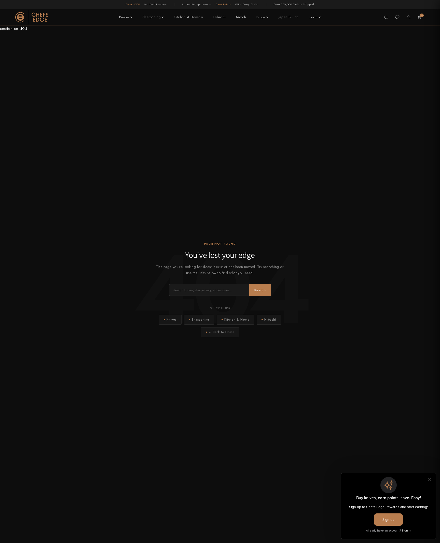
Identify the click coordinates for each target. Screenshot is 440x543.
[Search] (386, 17)
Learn (313, 17)
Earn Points (223, 4)
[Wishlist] (397, 17)
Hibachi (219, 17)
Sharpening (152, 17)
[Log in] (408, 17)
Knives (124, 17)
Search (260, 290)
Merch (241, 17)
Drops (260, 17)
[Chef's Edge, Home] (31, 17)
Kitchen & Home (187, 17)
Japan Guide (289, 17)
